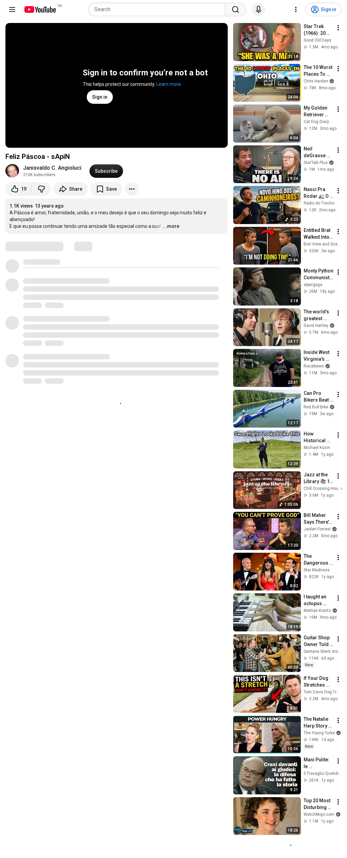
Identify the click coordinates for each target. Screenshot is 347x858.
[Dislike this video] (41, 189)
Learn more (168, 84)
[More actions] (132, 189)
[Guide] (12, 9)
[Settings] (296, 9)
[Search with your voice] (258, 9)
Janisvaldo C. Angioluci (52, 168)
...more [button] (171, 226)
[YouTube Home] (40, 9)
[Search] (235, 9)
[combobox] (158, 9)
